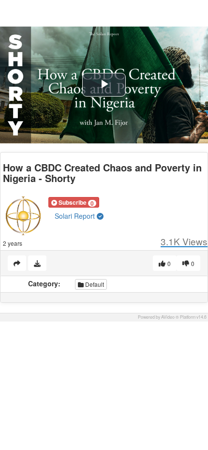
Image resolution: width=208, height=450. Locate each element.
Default (94, 284)
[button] (73, 202)
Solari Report (76, 216)
